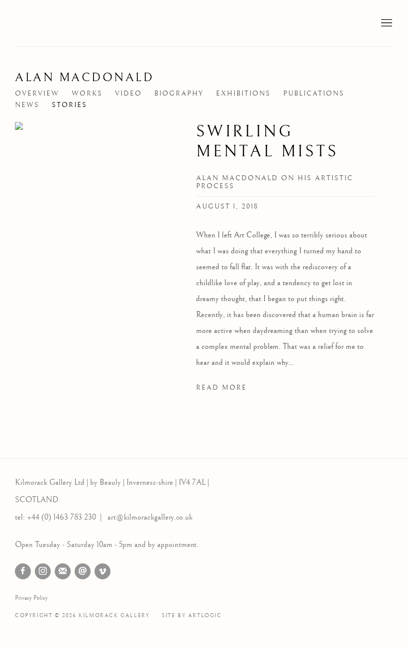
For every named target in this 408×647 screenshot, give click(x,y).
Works (87, 94)
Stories (69, 105)
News (27, 105)
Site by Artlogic (192, 615)
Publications (313, 94)
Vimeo (102, 571)
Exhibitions (243, 94)
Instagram (43, 571)
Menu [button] (385, 23)
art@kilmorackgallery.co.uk (150, 517)
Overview (37, 94)
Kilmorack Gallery (74, 23)
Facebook (23, 571)
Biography (179, 94)
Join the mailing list (63, 571)
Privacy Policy (31, 598)
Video (128, 94)
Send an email (83, 571)
